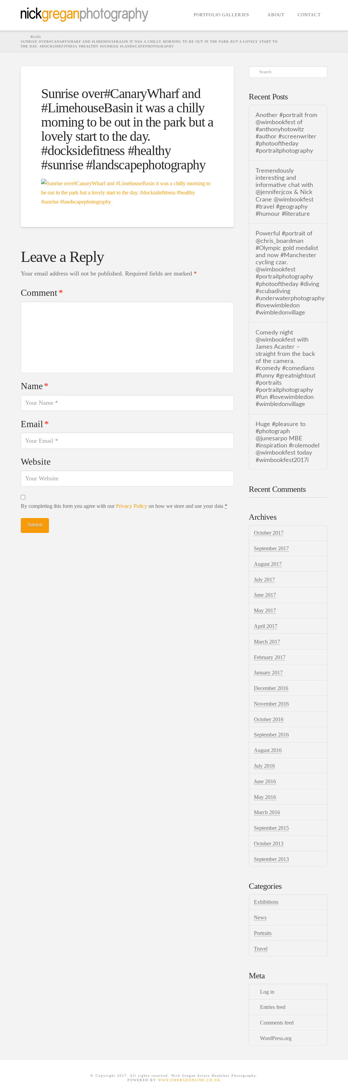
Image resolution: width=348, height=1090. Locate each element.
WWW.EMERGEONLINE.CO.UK (189, 1080)
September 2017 (271, 548)
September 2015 (271, 828)
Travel (260, 949)
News (260, 917)
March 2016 (267, 812)
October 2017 (268, 533)
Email (35, 424)
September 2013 (271, 859)
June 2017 (265, 595)
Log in (267, 992)
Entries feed (272, 1007)
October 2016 (268, 719)
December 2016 (271, 688)
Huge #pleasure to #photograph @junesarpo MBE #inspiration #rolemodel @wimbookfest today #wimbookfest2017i (287, 442)
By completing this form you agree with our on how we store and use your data (124, 506)
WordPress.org (276, 1038)
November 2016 (271, 704)
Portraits (263, 933)
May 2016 (265, 797)
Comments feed (277, 1023)
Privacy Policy (131, 506)
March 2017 (267, 642)
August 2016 (268, 750)
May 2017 (265, 610)
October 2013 (268, 843)
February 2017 (269, 657)
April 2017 (265, 626)
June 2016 (265, 781)
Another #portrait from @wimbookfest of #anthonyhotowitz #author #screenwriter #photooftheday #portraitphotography (286, 133)
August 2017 (268, 564)
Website (36, 462)
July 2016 (264, 766)
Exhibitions (266, 902)
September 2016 (271, 735)
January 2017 (268, 672)
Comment (42, 293)
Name (34, 386)
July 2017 (264, 579)
